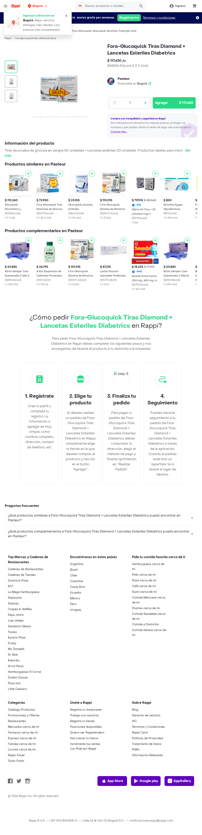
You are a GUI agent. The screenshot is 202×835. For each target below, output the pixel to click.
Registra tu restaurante (86, 710)
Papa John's (16, 615)
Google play (148, 781)
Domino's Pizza (18, 581)
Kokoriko (14, 660)
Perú (73, 604)
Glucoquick (99, 31)
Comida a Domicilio (145, 624)
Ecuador (75, 593)
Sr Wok (13, 655)
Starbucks (15, 598)
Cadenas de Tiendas (22, 575)
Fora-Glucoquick (82, 31)
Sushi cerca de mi (144, 592)
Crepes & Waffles (20, 609)
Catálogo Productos (21, 710)
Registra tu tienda (82, 721)
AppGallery (182, 781)
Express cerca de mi (22, 738)
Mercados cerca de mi (23, 727)
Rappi (8, 38)
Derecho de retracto (146, 715)
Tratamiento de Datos (146, 744)
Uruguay (75, 610)
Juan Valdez (16, 621)
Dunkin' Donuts (18, 678)
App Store (115, 781)
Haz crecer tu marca (84, 738)
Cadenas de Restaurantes (25, 569)
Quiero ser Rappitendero (87, 732)
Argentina (76, 564)
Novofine (112, 31)
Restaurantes (17, 721)
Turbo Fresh (16, 761)
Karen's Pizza (16, 638)
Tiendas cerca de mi (22, 744)
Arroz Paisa (15, 666)
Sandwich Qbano (19, 626)
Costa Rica (77, 587)
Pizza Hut (14, 683)
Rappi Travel (16, 755)
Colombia (76, 581)
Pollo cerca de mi (144, 575)
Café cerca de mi (144, 586)
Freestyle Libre (128, 31)
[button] (37, 6)
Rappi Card (139, 732)
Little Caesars (17, 689)
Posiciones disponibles (86, 727)
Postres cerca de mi (146, 608)
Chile (73, 575)
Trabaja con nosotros (84, 715)
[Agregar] (28, 173)
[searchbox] (109, 6)
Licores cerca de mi (22, 749)
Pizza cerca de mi (144, 580)
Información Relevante (147, 755)
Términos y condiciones (159, 18)
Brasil (74, 570)
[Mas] (145, 103)
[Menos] (115, 103)
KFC (10, 586)
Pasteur (124, 79)
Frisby (12, 643)
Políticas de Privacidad (147, 738)
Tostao (12, 632)
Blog (135, 710)
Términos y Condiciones (148, 727)
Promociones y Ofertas (24, 715)
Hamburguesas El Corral (24, 672)
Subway (13, 603)
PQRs (136, 749)
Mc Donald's (16, 649)
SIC (134, 721)
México (75, 598)
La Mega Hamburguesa (23, 592)
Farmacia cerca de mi (23, 732)
